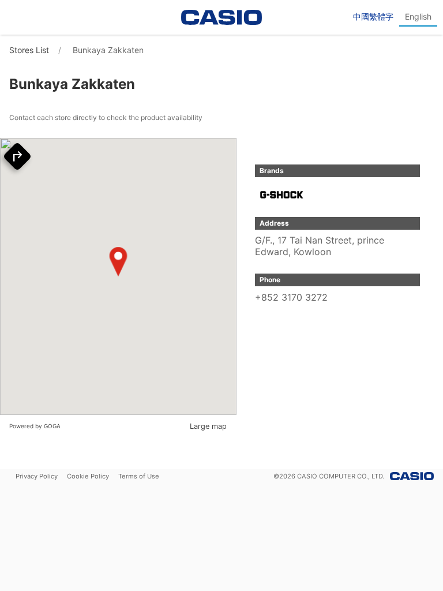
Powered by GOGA (35, 425)
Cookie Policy (88, 476)
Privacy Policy (37, 476)
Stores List (29, 50)
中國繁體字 (373, 16)
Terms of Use (138, 476)
